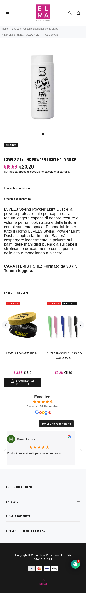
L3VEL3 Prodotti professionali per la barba (35, 28)
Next (80, 325)
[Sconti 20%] (22, 324)
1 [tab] (43, 134)
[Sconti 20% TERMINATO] (63, 324)
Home (5, 28)
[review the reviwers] (66, 437)
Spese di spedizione (31, 171)
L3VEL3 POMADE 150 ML (22, 353)
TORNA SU (43, 584)
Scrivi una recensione (56, 423)
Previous (6, 325)
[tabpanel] (43, 87)
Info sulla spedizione (17, 188)
